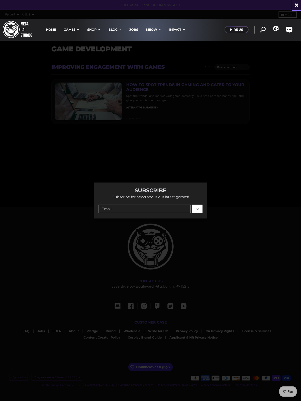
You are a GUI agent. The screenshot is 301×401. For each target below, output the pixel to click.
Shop (92, 30)
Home (51, 30)
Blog (113, 30)
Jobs (133, 30)
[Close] (296, 5)
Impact (175, 30)
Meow (151, 30)
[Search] (263, 30)
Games (69, 30)
